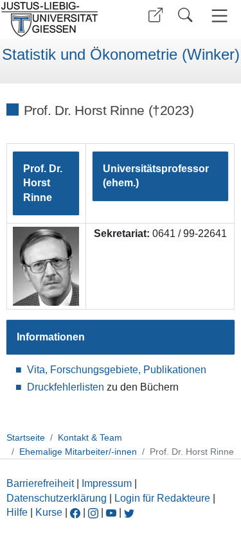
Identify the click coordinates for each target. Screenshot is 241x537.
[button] (155, 15)
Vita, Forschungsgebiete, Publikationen (116, 369)
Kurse (48, 512)
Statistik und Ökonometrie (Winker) (121, 55)
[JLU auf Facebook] (75, 512)
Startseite (25, 437)
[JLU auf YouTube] (111, 512)
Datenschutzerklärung (56, 498)
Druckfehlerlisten (65, 387)
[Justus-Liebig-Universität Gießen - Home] (58, 19)
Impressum (107, 483)
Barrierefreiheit (40, 483)
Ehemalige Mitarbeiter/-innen (78, 451)
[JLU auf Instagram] (94, 512)
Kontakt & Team (90, 437)
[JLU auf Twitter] (129, 512)
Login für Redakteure (162, 498)
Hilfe (17, 512)
